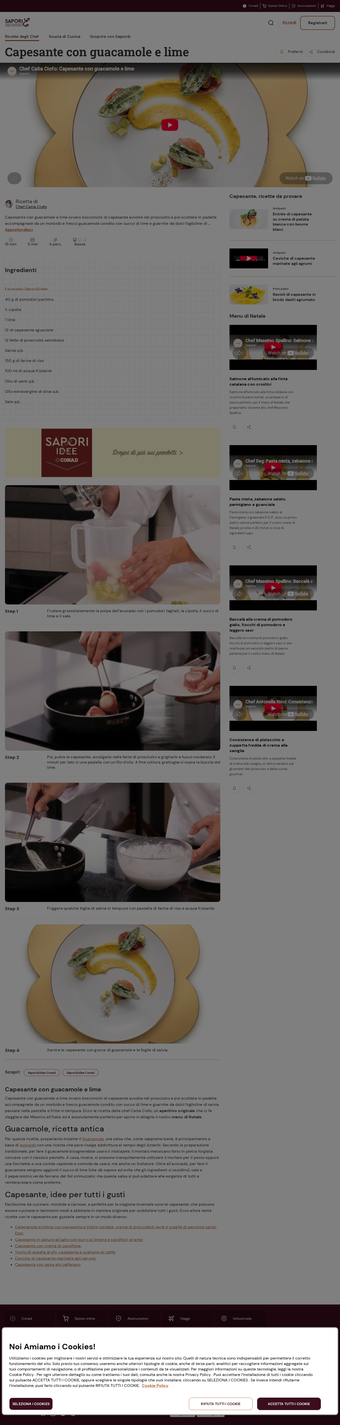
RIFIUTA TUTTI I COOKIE (220, 1404)
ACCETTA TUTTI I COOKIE (289, 1404)
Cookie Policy (155, 1385)
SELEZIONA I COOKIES (31, 1404)
